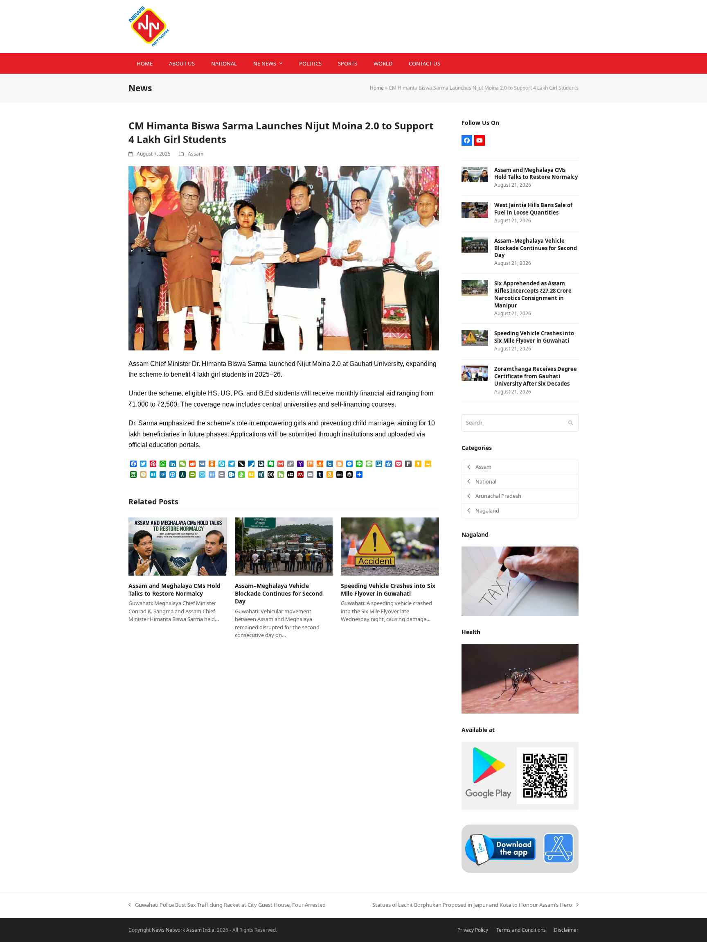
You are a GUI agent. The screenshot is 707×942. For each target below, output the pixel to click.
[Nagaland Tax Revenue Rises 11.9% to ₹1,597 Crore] (520, 580)
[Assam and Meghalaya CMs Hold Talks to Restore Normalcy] (177, 545)
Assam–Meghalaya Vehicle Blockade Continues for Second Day (279, 593)
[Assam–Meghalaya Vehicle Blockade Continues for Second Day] (284, 545)
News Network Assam (177, 929)
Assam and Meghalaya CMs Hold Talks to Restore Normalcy (174, 589)
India (208, 929)
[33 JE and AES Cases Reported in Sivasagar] (520, 678)
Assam (195, 153)
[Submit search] (570, 423)
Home (377, 87)
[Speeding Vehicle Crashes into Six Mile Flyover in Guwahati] (390, 545)
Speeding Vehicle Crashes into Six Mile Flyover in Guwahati (388, 589)
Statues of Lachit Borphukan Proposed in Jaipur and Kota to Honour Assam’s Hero (472, 905)
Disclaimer (566, 929)
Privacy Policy (472, 929)
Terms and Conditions (521, 929)
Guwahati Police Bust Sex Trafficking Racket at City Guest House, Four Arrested (227, 905)
